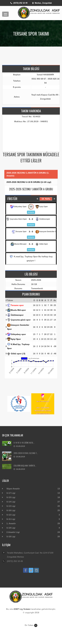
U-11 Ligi (10, 519)
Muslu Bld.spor (18, 310)
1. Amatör (11, 523)
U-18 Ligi (10, 536)
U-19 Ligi (10, 528)
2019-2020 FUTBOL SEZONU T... (26, 453)
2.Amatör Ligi (13, 532)
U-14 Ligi (10, 502)
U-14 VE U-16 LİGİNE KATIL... (24, 442)
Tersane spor (17, 305)
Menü (5, 14)
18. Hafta (46, 199)
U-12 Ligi (10, 515)
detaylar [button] (31, 212)
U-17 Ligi (10, 493)
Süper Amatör (13, 488)
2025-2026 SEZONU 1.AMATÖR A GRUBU (31, 189)
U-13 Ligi (10, 506)
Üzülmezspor (17, 315)
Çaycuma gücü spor (21, 320)
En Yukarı (29, 625)
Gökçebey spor (18, 334)
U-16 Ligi (10, 510)
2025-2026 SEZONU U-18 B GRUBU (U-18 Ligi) (28, 182)
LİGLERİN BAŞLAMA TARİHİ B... (25, 465)
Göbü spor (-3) (18, 353)
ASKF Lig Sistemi (22, 609)
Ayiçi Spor (16, 339)
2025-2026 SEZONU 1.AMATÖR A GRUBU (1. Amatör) (27, 174)
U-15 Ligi (10, 497)
